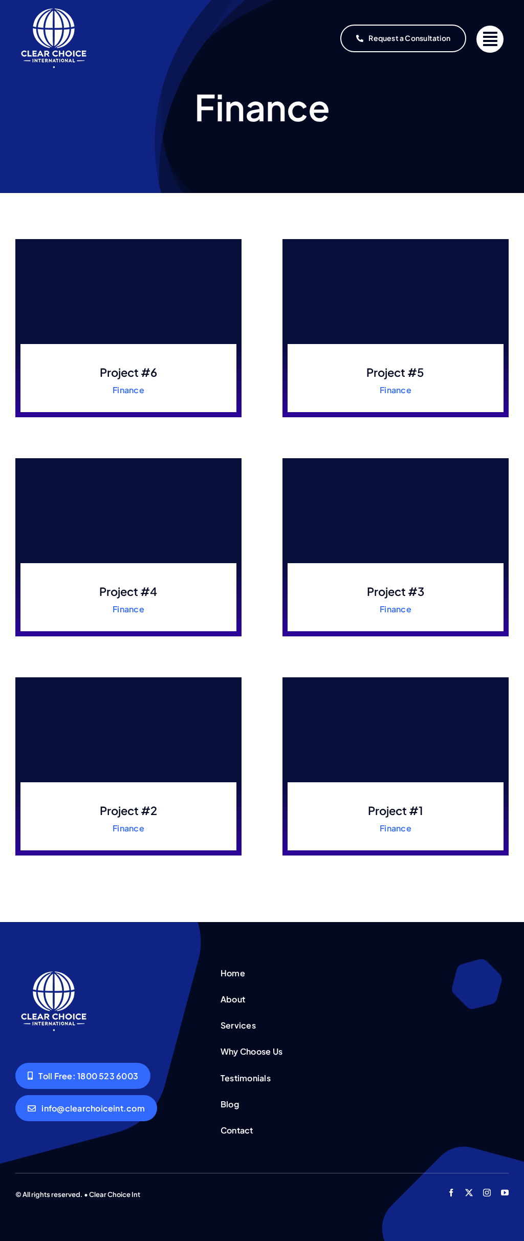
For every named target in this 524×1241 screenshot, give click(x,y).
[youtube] (505, 1192)
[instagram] (487, 1192)
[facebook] (451, 1192)
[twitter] (469, 1192)
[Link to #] (490, 39)
